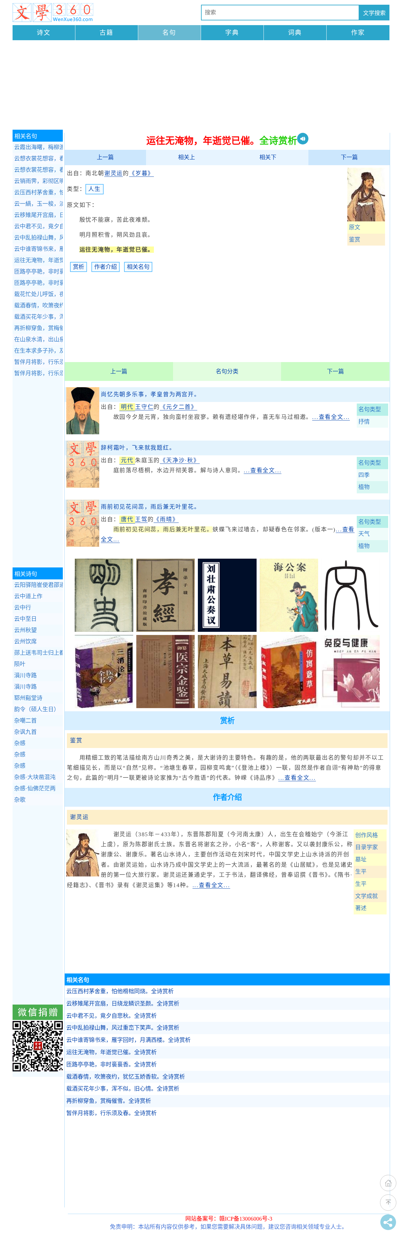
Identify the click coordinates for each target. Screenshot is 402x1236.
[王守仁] (82, 432)
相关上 (186, 157)
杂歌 (19, 800)
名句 (169, 32)
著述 (361, 908)
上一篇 (105, 157)
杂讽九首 (25, 732)
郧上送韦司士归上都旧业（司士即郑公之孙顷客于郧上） (38, 653)
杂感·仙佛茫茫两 (35, 788)
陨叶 (19, 664)
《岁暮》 (141, 173)
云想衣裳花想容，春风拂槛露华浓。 (38, 158)
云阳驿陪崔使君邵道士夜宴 (38, 585)
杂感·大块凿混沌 (35, 777)
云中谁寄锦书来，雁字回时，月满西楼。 (128, 1040)
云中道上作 (28, 596)
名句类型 (369, 409)
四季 (364, 475)
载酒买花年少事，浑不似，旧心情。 (122, 1089)
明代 (127, 407)
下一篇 (349, 157)
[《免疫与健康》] (350, 706)
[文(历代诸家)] (350, 630)
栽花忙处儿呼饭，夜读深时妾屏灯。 (38, 294)
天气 (364, 534)
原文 (354, 227)
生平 (361, 872)
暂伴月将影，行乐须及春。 (111, 1113)
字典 (232, 32)
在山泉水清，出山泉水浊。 (38, 339)
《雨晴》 (166, 519)
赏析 (78, 267)
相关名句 (138, 267)
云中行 (22, 607)
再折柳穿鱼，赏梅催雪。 (108, 1101)
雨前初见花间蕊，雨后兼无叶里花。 (150, 507)
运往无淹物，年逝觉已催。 (111, 1052)
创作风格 (366, 835)
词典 (295, 32)
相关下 (267, 157)
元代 (127, 460)
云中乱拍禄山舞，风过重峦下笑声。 (122, 1028)
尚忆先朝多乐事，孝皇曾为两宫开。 (150, 394)
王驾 (141, 519)
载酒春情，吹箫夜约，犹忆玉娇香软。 (125, 1077)
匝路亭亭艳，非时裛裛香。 (111, 1064)
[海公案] (289, 630)
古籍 (106, 32)
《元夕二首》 (178, 407)
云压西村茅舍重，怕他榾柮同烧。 (120, 991)
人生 (94, 189)
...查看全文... (331, 417)
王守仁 (144, 407)
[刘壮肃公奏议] (227, 630)
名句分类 (227, 371)
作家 (358, 32)
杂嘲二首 (25, 721)
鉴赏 (354, 239)
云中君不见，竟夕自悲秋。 (111, 1016)
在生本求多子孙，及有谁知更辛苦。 (38, 351)
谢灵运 (113, 173)
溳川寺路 (25, 675)
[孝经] (165, 630)
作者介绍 (105, 267)
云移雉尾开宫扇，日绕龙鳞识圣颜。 (122, 1003)
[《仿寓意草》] (289, 706)
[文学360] (53, 12)
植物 (364, 487)
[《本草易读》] (227, 706)
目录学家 (366, 847)
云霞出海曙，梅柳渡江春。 (38, 147)
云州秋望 (25, 630)
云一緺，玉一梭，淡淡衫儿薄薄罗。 (38, 204)
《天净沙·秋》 (180, 460)
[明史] (104, 630)
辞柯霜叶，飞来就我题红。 (138, 448)
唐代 (127, 519)
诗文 (44, 32)
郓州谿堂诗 (28, 698)
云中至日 (25, 619)
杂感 (19, 743)
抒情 (364, 422)
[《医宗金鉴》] (165, 706)
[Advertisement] (201, 86)
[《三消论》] (104, 706)
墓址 (361, 859)
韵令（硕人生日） (36, 709)
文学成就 (366, 896)
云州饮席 (25, 641)
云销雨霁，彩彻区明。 (38, 181)
